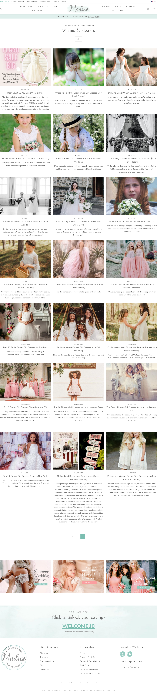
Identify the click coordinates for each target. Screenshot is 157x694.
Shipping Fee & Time (88, 657)
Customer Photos (86, 683)
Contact (63, 2)
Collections (73, 683)
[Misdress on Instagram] (122, 654)
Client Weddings (32, 2)
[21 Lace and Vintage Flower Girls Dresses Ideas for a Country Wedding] (131, 451)
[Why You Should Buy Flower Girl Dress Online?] (131, 196)
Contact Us (84, 653)
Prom (54, 7)
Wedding (118, 7)
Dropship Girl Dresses (89, 669)
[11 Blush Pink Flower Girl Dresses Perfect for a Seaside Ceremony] (131, 259)
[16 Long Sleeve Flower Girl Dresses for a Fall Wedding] (78, 322)
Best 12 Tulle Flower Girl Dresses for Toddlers (25, 347)
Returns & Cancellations (90, 661)
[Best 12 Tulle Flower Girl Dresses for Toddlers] (25, 322)
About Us (55, 2)
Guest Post (44, 669)
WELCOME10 (78, 626)
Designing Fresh (109, 691)
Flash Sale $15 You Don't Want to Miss (25, 92)
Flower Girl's (42, 7)
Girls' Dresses (119, 11)
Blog (42, 665)
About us (44, 653)
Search (64, 683)
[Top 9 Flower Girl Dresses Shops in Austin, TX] (25, 382)
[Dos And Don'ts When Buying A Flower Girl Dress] (131, 67)
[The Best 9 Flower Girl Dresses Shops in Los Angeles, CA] (131, 382)
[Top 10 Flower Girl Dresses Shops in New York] (25, 451)
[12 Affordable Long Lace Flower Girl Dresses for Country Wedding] (25, 259)
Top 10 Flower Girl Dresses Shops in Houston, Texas (78, 407)
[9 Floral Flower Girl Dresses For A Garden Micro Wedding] (78, 133)
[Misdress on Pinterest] (129, 654)
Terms (91, 691)
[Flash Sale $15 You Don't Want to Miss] (25, 67)
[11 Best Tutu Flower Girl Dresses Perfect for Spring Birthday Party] (78, 259)
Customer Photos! (17, 2)
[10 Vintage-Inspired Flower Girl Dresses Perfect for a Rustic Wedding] (131, 322)
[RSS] (94, 31)
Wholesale (99, 683)
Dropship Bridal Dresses (90, 673)
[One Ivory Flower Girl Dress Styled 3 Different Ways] (25, 133)
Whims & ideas (73, 25)
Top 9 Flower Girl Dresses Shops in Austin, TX (25, 407)
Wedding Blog (45, 2)
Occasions (131, 7)
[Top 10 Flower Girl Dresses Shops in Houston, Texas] (78, 382)
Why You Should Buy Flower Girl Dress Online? (131, 221)
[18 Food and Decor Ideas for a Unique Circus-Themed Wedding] (78, 451)
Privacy (98, 691)
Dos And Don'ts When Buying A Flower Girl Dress (131, 92)
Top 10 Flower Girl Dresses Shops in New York (25, 476)
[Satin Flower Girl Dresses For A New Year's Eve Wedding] (25, 196)
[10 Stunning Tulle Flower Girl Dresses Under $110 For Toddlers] (131, 133)
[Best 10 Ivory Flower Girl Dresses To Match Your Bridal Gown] (78, 196)
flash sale (10, 97)
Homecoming (38, 11)
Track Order (85, 665)
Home (65, 25)
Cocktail (106, 7)
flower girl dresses (77, 100)
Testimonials (45, 657)
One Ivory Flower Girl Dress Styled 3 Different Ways (25, 158)
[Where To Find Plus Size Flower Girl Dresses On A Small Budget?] (78, 67)
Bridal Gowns (25, 7)
